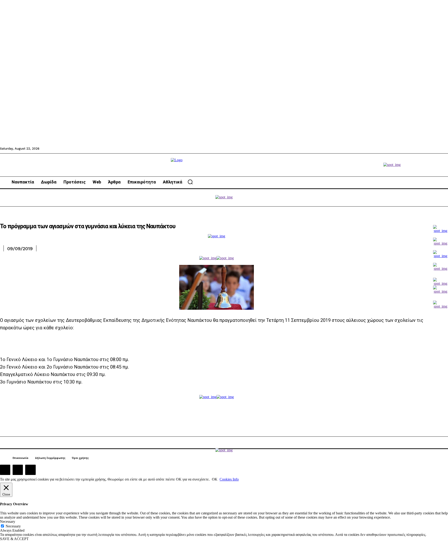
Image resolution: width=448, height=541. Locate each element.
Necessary (13, 526)
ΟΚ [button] (214, 479)
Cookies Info (229, 479)
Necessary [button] (7, 521)
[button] (190, 181)
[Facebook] (5, 470)
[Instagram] (18, 470)
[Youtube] (30, 470)
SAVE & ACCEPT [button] (14, 539)
